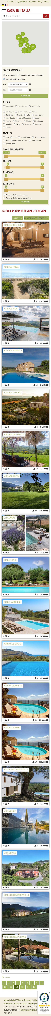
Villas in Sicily (20, 1003)
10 (5, 987)
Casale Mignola (13, 351)
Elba (28, 115)
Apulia (34, 112)
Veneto (8, 127)
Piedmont (39, 121)
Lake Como (39, 115)
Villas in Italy (9, 1000)
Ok (46, 16)
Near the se (36, 140)
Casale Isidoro (12, 392)
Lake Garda (10, 118)
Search (25, 96)
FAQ (40, 1)
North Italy (10, 106)
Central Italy (22, 106)
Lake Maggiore (25, 118)
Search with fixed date (15, 79)
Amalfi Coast (22, 112)
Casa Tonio (10, 560)
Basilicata (9, 115)
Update (25, 202)
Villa (7, 137)
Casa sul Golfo (12, 644)
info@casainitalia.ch (29, 1010)
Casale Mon (10, 309)
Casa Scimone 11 (13, 686)
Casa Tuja (9, 518)
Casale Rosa (11, 267)
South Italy (35, 106)
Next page (6, 977)
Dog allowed (25, 137)
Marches (18, 121)
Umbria (38, 124)
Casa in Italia (18, 10)
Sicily (18, 124)
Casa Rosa (10, 853)
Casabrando (11, 476)
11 (11, 987)
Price (41, 218)
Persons (28, 218)
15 (34, 987)
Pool (14, 137)
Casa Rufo (10, 811)
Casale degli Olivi (14, 434)
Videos (30, 1003)
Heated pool (10, 143)
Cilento (20, 115)
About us (32, 1)
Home (46, 1)
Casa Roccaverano (15, 937)
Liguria (8, 121)
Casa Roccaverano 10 (16, 895)
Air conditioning (41, 137)
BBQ (7, 140)
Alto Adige (9, 112)
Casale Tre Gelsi (13, 225)
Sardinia (9, 124)
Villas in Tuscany (23, 1000)
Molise (28, 121)
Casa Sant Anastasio (15, 769)
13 (22, 987)
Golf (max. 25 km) (20, 140)
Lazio (37, 118)
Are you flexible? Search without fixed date (24, 75)
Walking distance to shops (17, 195)
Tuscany (27, 124)
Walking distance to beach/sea (18, 198)
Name (15, 218)
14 (28, 987)
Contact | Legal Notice (17, 1)
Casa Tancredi (12, 602)
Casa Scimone (12, 728)
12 (16, 987)
